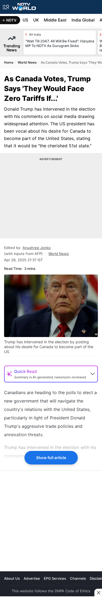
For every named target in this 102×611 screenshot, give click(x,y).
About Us (12, 578)
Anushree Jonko (37, 247)
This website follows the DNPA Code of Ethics (51, 591)
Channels (78, 578)
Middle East (55, 20)
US (25, 20)
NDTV (11, 20)
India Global (83, 20)
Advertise (32, 578)
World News (58, 253)
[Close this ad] (98, 592)
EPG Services (55, 578)
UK (36, 20)
